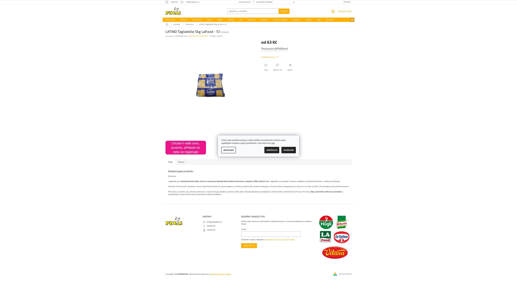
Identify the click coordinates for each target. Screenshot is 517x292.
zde (273, 143)
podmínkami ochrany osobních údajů (280, 239)
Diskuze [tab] (181, 162)
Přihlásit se (249, 245)
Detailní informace (268, 57)
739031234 (211, 230)
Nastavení (229, 150)
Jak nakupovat (245, 2)
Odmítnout (271, 150)
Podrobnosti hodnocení (198, 36)
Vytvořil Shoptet (345, 274)
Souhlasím (288, 150)
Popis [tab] (170, 162)
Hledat (284, 11)
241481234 (211, 226)
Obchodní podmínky (264, 2)
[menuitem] (170, 20)
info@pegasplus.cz (214, 222)
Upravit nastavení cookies (220, 274)
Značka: (216, 36)
